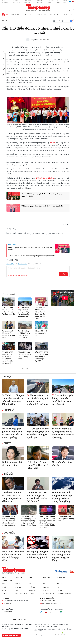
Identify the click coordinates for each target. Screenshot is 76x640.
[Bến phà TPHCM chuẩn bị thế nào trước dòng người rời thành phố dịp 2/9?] (41, 346)
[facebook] (70, 1)
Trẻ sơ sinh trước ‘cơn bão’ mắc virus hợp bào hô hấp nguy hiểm (13, 556)
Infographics (7, 581)
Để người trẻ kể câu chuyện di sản (41, 333)
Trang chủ (3, 14)
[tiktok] (52, 612)
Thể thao (59, 15)
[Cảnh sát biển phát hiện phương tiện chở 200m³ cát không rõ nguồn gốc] (38, 420)
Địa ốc (27, 15)
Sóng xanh (20, 15)
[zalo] (56, 612)
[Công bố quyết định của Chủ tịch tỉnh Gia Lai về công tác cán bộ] (62, 248)
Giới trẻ (46, 15)
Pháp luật (52, 15)
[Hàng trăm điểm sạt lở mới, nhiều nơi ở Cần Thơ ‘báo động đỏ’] (8, 301)
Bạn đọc (4, 593)
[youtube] (73, 1)
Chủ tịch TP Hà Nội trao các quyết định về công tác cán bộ (32, 256)
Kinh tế (13, 15)
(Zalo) (54, 600)
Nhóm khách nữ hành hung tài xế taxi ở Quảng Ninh (24, 355)
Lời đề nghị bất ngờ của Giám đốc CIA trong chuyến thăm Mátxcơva (12, 497)
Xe (72, 15)
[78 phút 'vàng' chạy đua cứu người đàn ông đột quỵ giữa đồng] (63, 542)
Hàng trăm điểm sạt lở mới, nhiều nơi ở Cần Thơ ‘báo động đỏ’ (8, 310)
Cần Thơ (52, 143)
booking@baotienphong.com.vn (51, 603)
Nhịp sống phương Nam (64, 593)
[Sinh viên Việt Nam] (61, 572)
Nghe (4, 53)
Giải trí (8, 443)
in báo (63, 21)
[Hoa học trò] (72, 572)
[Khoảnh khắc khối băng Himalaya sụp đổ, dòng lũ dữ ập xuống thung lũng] (63, 483)
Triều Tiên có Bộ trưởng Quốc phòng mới (66, 518)
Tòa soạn (5, 598)
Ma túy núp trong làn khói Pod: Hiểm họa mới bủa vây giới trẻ (37, 554)
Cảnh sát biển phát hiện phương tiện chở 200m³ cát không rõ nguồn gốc (38, 433)
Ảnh (30, 577)
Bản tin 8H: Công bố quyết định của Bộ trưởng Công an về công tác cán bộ (43, 195)
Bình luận (4, 69)
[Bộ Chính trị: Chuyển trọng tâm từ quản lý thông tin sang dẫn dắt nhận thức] (13, 386)
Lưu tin (4, 64)
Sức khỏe (33, 15)
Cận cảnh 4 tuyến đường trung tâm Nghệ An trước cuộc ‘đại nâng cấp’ (24, 311)
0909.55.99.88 (47, 600)
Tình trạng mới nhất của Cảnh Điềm (12, 463)
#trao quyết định (24, 233)
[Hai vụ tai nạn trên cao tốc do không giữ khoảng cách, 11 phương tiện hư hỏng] (38, 386)
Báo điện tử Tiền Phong (38, 7)
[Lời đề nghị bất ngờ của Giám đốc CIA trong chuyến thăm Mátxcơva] (13, 483)
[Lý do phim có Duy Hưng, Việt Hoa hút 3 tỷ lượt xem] (38, 453)
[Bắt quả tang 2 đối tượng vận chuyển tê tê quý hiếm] (8, 325)
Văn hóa (4, 590)
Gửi (63, 274)
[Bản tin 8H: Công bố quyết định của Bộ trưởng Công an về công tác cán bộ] (13, 196)
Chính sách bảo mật (19, 619)
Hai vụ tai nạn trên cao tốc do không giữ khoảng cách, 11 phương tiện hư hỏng (38, 399)
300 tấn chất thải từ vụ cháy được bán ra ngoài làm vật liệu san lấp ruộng (63, 433)
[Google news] (62, 612)
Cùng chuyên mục (12, 294)
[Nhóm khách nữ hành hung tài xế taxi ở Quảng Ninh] (25, 346)
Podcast (46, 577)
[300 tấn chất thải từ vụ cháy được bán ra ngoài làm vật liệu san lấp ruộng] (63, 420)
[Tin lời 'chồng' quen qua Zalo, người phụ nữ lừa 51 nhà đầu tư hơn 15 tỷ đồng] (13, 420)
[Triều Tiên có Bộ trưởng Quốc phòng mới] (66, 510)
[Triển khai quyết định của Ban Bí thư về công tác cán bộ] (13, 208)
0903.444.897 (8, 611)
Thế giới (40, 15)
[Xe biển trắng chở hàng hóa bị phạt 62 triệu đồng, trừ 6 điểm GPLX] (25, 325)
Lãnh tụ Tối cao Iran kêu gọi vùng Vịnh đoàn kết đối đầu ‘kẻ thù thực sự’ (37, 497)
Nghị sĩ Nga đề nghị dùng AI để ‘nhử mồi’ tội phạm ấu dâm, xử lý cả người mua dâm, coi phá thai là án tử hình (47, 521)
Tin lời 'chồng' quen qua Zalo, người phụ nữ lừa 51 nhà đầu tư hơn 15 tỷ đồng (12, 433)
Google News (71, 21)
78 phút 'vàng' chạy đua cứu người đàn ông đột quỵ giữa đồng (61, 556)
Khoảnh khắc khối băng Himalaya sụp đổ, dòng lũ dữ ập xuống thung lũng (62, 497)
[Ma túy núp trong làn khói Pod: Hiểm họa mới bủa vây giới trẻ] (38, 542)
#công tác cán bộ (39, 233)
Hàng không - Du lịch (21, 593)
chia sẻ (54, 21)
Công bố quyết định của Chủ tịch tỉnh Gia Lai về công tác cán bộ (30, 248)
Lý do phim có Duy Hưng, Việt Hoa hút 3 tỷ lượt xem (37, 465)
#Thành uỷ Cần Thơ (56, 233)
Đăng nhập (10, 264)
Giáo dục (32, 590)
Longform (61, 577)
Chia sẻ (4, 58)
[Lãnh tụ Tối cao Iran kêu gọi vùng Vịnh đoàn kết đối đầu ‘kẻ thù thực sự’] (38, 483)
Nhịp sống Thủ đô (48, 593)
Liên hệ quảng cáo (47, 598)
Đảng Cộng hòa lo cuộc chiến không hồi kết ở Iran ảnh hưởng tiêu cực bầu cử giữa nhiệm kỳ (9, 520)
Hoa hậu (59, 590)
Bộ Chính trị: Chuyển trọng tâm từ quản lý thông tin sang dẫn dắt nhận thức (13, 399)
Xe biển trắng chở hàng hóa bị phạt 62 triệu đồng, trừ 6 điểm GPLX (24, 335)
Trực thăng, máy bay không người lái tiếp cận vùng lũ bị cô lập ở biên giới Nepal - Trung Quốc (28, 520)
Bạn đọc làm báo (12, 635)
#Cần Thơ (11, 233)
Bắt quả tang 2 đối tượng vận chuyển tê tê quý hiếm (8, 334)
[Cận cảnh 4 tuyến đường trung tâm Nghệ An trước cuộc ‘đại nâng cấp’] (25, 301)
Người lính (67, 15)
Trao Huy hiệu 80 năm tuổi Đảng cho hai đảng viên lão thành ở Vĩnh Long (40, 312)
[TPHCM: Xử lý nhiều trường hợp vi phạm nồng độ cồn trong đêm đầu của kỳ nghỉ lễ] (8, 346)
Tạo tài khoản (22, 264)
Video (4, 577)
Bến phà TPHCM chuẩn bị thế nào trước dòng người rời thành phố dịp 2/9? (41, 356)
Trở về (4, 74)
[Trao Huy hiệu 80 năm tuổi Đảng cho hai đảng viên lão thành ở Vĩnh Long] (41, 301)
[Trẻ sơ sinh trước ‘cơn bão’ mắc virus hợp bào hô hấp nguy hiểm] (13, 542)
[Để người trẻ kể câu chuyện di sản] (41, 325)
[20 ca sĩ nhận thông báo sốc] (63, 453)
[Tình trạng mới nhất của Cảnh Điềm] (13, 453)
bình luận (67, 21)
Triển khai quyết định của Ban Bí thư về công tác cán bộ (42, 206)
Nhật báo (18, 577)
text (58, 21)
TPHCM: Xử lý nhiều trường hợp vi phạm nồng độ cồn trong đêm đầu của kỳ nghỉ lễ (7, 357)
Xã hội (8, 15)
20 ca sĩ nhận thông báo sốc (62, 463)
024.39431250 (8, 603)
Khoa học (46, 590)
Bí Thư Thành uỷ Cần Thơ (45, 178)
